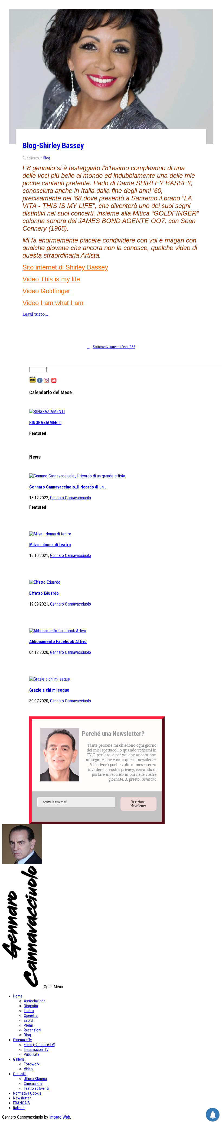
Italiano (19, 1107)
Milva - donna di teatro (50, 544)
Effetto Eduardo (44, 593)
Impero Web (59, 1117)
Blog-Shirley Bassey (53, 145)
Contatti (19, 1073)
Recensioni (32, 1030)
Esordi (29, 1020)
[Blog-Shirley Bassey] (111, 76)
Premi (28, 1025)
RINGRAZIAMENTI (45, 422)
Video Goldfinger (46, 291)
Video (28, 1069)
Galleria (19, 1059)
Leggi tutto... (35, 314)
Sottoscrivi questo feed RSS (114, 346)
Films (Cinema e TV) (39, 1044)
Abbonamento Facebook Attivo (58, 641)
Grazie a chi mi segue (49, 690)
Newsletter (22, 1098)
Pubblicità (31, 1054)
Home (17, 996)
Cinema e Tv (22, 1039)
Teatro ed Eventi (36, 1088)
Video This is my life (51, 279)
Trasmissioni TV (36, 1049)
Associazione (34, 1001)
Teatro (29, 1010)
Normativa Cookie (27, 1093)
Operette (31, 1015)
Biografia (31, 1005)
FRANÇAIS (21, 1103)
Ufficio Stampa (35, 1078)
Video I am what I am (52, 302)
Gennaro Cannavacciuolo (70, 497)
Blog (46, 158)
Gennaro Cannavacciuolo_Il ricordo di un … (68, 487)
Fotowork (32, 1064)
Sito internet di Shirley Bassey (65, 267)
